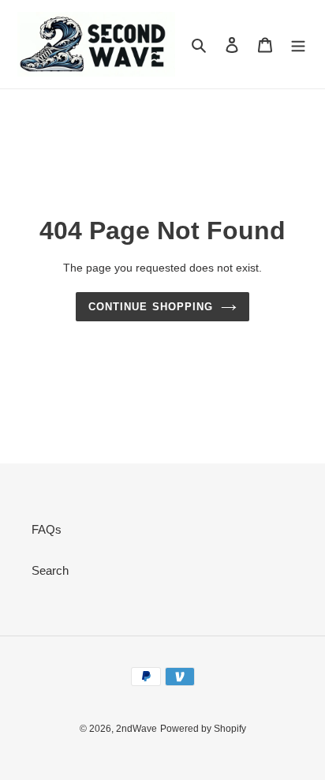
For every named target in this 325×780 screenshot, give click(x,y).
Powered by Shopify (203, 728)
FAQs (47, 529)
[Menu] (298, 45)
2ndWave (136, 728)
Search (50, 570)
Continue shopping (150, 307)
